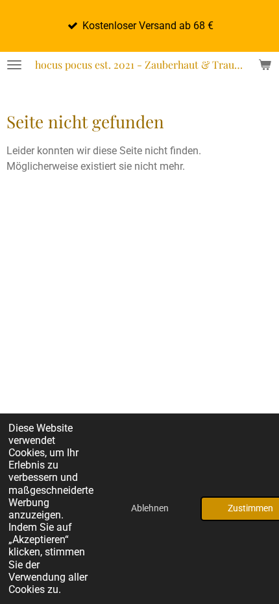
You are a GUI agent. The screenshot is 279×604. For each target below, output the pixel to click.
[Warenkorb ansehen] (264, 65)
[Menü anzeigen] (14, 65)
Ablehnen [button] (150, 508)
